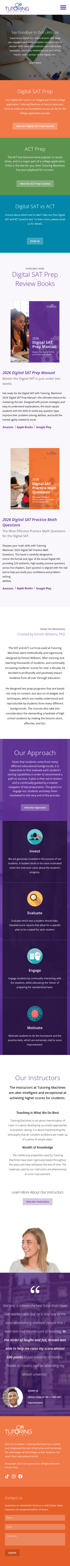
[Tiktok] (7, 1476)
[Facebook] (20, 1476)
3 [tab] (40, 76)
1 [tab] (30, 76)
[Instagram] (14, 1476)
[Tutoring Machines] (17, 7)
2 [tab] (35, 76)
